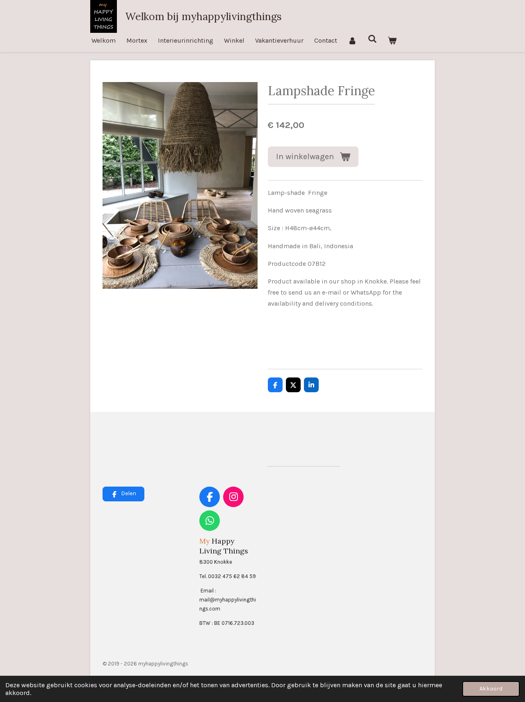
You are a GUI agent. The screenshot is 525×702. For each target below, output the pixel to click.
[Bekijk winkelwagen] (392, 40)
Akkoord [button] (490, 688)
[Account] (352, 40)
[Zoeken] (372, 39)
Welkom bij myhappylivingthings (203, 16)
